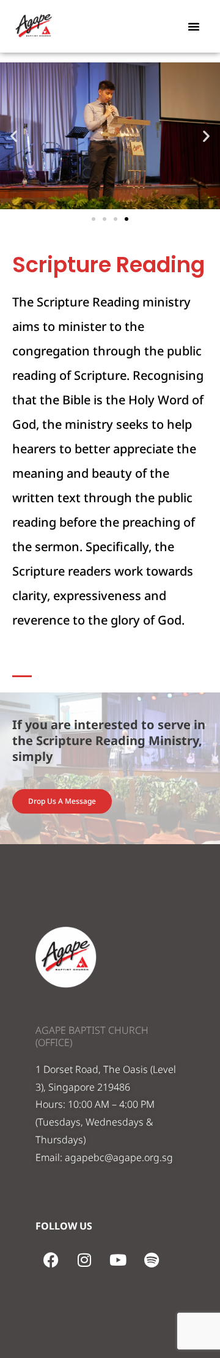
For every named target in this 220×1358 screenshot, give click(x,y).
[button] (194, 26)
